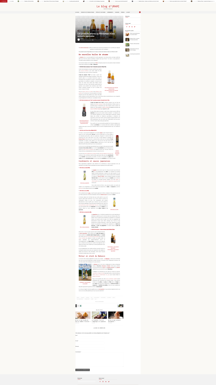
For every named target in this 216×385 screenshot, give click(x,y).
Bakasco (107, 258)
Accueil (77, 12)
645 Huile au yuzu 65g (114, 209)
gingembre (82, 297)
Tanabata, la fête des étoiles (134, 43)
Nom (76, 335)
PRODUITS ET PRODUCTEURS (98, 30)
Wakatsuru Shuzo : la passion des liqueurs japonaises (134, 39)
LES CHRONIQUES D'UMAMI (84, 30)
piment (114, 297)
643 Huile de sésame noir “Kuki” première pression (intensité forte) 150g (84, 122)
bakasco (78, 297)
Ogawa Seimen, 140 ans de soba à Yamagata (134, 49)
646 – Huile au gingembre (84, 227)
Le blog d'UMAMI (108, 6)
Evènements (110, 12)
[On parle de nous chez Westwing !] (77, 305)
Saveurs (117, 12)
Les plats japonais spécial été (135, 53)
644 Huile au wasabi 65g (84, 182)
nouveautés (109, 297)
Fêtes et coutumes (100, 12)
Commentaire (78, 351)
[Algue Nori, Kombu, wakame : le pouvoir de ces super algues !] (120, 305)
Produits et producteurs (87, 12)
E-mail (76, 340)
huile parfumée (103, 297)
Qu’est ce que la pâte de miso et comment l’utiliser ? (135, 34)
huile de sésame (96, 297)
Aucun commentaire (99, 301)
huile (91, 297)
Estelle (82, 38)
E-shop (128, 12)
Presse (122, 12)
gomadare (87, 297)
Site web (77, 346)
